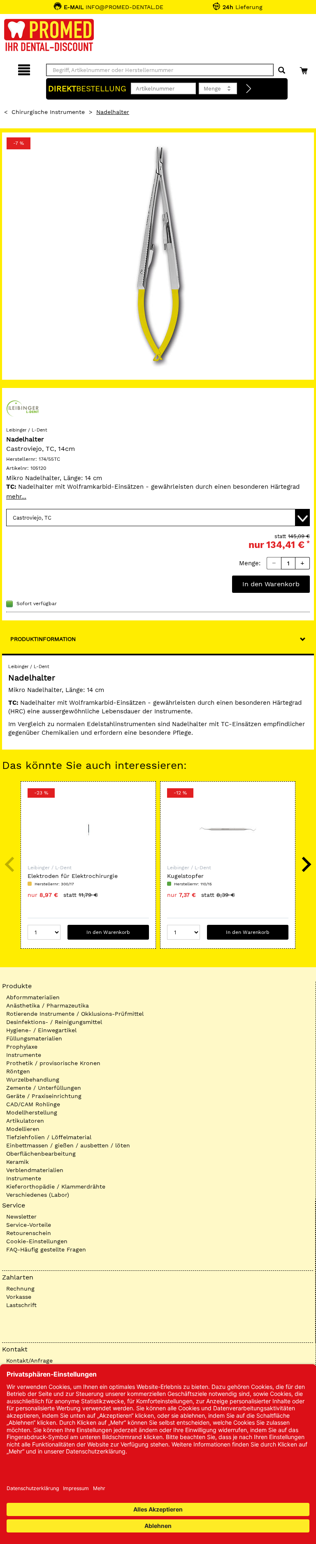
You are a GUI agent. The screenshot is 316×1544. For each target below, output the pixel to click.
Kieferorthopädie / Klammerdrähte (55, 1186)
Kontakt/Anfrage (29, 1360)
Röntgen (18, 1071)
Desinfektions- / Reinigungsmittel (54, 1022)
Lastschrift (21, 1305)
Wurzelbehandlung (32, 1079)
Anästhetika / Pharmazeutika (47, 1005)
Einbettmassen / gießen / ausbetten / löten (68, 1145)
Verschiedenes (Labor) (37, 1194)
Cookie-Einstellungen (36, 1241)
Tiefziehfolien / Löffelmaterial (48, 1137)
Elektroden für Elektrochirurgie (73, 876)
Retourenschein (28, 1233)
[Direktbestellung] (249, 89)
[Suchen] (282, 70)
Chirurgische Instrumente (48, 112)
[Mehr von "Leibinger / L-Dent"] (22, 408)
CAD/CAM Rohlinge (33, 1104)
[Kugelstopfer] (227, 829)
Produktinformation (43, 639)
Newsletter (21, 1216)
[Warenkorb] (305, 68)
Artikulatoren (25, 1120)
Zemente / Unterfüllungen (43, 1087)
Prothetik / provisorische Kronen (53, 1063)
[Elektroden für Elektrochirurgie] (88, 829)
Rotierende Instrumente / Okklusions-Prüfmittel (75, 1013)
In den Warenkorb (271, 584)
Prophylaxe (21, 1046)
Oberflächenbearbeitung (41, 1153)
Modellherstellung (31, 1112)
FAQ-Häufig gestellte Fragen (46, 1249)
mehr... (16, 496)
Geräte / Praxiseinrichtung (43, 1096)
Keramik (17, 1162)
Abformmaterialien (33, 997)
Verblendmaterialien (34, 1170)
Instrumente (23, 1055)
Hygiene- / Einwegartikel (41, 1030)
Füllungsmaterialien (34, 1038)
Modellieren (23, 1129)
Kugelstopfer (185, 876)
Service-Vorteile (28, 1224)
